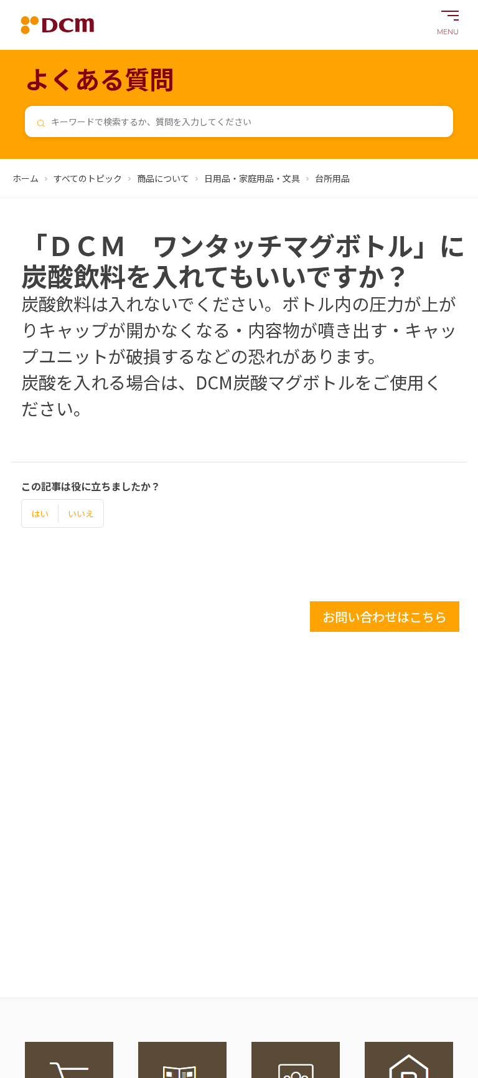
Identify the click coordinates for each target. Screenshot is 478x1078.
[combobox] (239, 121)
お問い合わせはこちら (384, 617)
